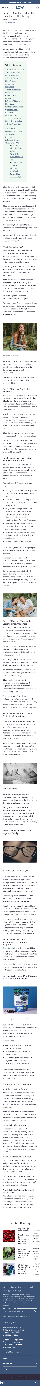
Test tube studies (10, 948)
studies (18, 882)
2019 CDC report (24, 627)
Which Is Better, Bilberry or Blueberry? (16, 174)
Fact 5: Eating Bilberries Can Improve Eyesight (12, 112)
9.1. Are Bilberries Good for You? (16, 148)
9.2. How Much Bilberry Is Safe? (16, 157)
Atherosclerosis (14, 727)
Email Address (11, 1308)
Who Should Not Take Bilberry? (16, 165)
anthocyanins (25, 464)
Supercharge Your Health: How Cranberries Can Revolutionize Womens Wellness (24, 1235)
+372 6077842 (10, 1347)
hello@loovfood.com (13, 1352)
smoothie (22, 1075)
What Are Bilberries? (15, 69)
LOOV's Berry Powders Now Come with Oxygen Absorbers (24, 1269)
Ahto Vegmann (9, 22)
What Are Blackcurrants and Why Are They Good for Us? (24, 1253)
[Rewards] (3, 1383)
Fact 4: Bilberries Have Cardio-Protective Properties (14, 104)
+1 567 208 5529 (11, 1335)
